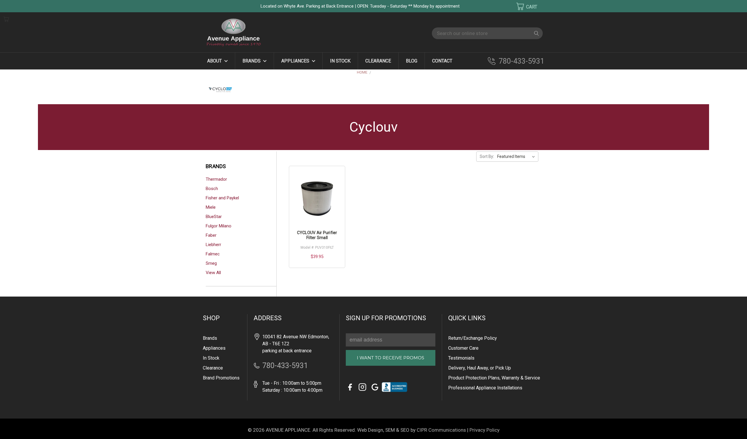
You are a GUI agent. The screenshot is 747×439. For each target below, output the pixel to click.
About (215, 61)
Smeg (211, 263)
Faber (211, 235)
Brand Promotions (221, 378)
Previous (14, 426)
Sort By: (487, 156)
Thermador (216, 179)
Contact (442, 61)
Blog (411, 61)
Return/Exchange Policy (472, 338)
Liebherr (213, 244)
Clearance (378, 61)
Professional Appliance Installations (485, 388)
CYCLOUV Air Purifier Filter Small (317, 235)
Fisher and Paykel (222, 198)
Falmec (213, 254)
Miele (211, 207)
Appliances (295, 61)
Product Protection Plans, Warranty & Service (494, 378)
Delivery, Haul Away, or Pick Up (479, 368)
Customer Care (463, 348)
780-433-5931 (521, 61)
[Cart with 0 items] (523, 6)
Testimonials (461, 358)
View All (213, 272)
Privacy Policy (485, 430)
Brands (252, 61)
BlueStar (214, 216)
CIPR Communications (441, 430)
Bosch (212, 188)
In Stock (340, 61)
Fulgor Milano (218, 226)
